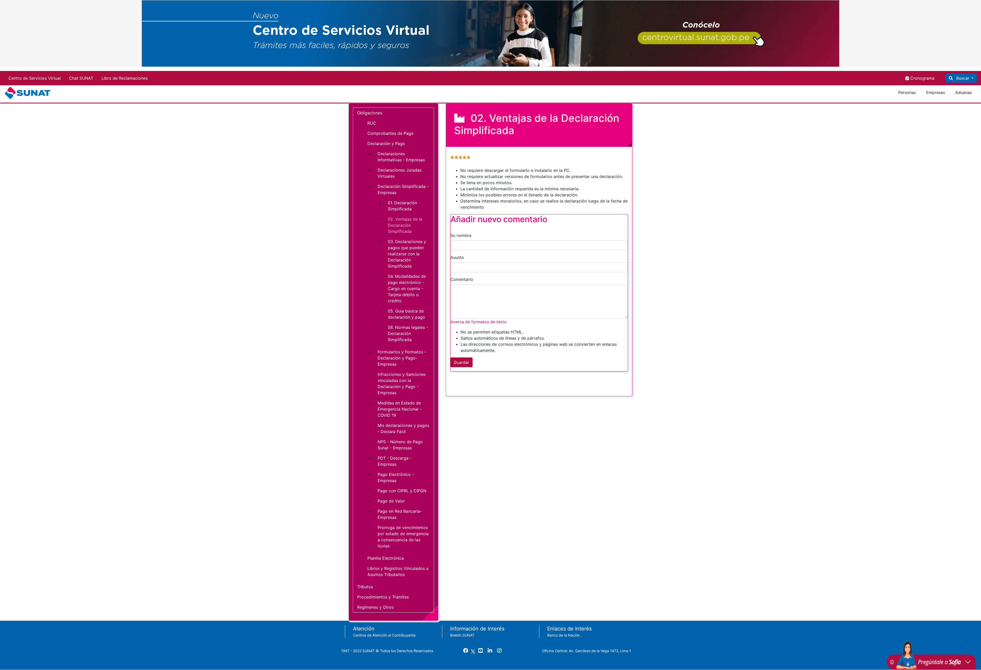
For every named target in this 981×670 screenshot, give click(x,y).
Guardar (461, 362)
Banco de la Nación (563, 635)
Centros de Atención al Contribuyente (384, 635)
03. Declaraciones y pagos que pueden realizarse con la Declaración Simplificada (407, 254)
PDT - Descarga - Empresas (395, 461)
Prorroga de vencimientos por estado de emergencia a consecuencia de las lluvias (403, 536)
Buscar (963, 78)
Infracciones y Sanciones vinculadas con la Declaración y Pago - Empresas (402, 383)
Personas (907, 92)
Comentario (461, 279)
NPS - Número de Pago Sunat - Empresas (400, 444)
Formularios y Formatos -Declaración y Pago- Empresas (402, 358)
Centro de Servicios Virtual (34, 78)
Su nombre (460, 235)
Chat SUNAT (81, 78)
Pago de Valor (391, 501)
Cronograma (922, 78)
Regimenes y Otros (375, 607)
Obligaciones (369, 112)
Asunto (457, 257)
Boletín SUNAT (462, 635)
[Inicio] (28, 93)
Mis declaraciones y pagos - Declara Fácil (403, 428)
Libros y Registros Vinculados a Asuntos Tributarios (397, 571)
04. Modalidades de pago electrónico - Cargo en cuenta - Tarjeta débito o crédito (407, 288)
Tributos (365, 586)
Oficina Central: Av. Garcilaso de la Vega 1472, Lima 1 (586, 651)
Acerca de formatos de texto (478, 321)
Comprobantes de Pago (390, 133)
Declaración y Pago (386, 143)
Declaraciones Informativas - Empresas (401, 156)
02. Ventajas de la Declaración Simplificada (405, 225)
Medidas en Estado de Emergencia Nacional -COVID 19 (400, 409)
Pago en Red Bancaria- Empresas (400, 514)
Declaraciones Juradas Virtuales (400, 173)
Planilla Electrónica (385, 558)
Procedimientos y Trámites (383, 597)
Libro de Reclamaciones (124, 78)
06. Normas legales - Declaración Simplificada (408, 333)
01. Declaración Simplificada (402, 205)
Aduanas (963, 92)
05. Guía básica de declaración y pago (406, 314)
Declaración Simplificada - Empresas (403, 189)
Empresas (935, 92)
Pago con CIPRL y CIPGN (402, 490)
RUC (371, 123)
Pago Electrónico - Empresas (396, 477)
